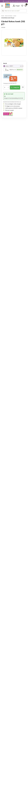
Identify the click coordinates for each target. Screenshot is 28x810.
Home (2, 15)
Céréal (3, 27)
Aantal (5, 63)
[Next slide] (24, 44)
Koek (15, 15)
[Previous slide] (4, 44)
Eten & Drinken (8, 15)
